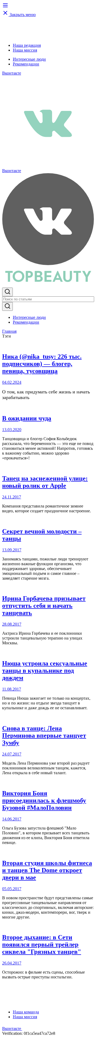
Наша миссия (25, 50)
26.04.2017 (11, 963)
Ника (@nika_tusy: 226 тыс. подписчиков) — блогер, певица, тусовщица (42, 363)
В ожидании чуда (26, 418)
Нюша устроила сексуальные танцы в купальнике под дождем (44, 670)
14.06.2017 (11, 819)
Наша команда (26, 1012)
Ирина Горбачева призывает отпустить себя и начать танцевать (44, 605)
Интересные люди (29, 59)
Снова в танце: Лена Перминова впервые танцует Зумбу (44, 735)
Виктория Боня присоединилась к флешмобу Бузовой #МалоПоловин (44, 800)
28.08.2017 (11, 624)
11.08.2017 (11, 689)
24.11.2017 (11, 497)
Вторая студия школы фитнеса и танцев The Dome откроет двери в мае (47, 870)
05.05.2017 (11, 888)
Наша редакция (27, 45)
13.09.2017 (11, 550)
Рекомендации (26, 64)
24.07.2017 (11, 754)
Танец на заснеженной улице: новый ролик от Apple (45, 482)
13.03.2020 (11, 429)
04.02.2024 (11, 382)
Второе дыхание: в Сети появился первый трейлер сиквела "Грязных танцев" (41, 944)
